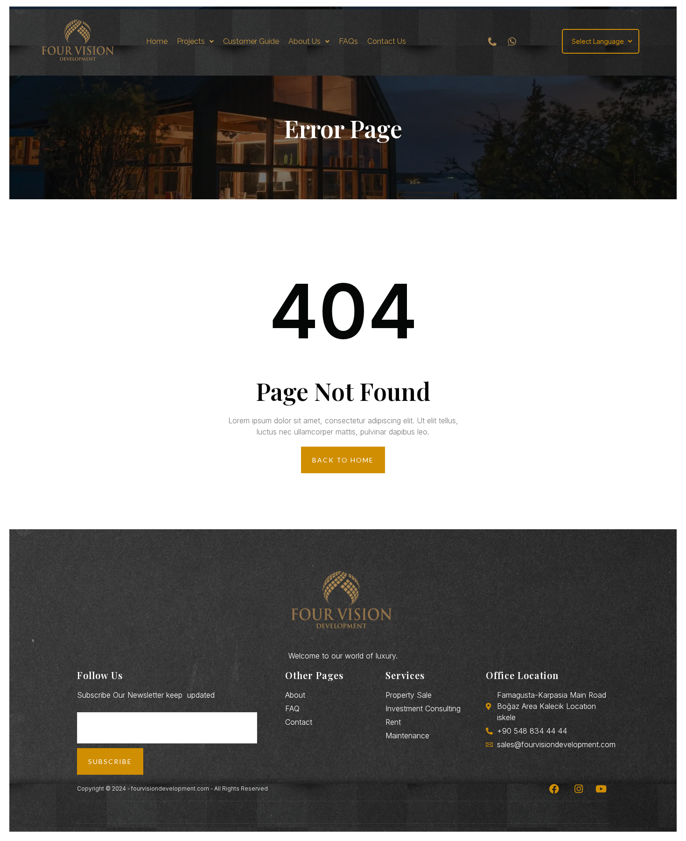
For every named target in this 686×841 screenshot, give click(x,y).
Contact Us (386, 41)
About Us (304, 41)
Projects (191, 41)
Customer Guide (251, 41)
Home (157, 41)
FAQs (348, 41)
